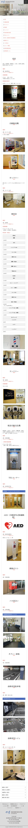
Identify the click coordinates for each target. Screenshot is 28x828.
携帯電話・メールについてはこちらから (11, 491)
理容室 (5, 27)
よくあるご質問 (5, 805)
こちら (10, 537)
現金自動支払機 (7, 32)
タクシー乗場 (7, 45)
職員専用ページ (18, 807)
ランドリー (6, 29)
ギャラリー (6, 24)
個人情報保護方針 (14, 805)
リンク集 (22, 805)
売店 (5, 19)
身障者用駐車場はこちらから (9, 698)
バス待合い (6, 43)
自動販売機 (6, 22)
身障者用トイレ (7, 50)
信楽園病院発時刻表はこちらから (10, 614)
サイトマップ (9, 807)
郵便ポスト (6, 40)
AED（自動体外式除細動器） (10, 37)
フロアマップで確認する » (8, 72)
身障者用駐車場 (7, 48)
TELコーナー (7, 35)
